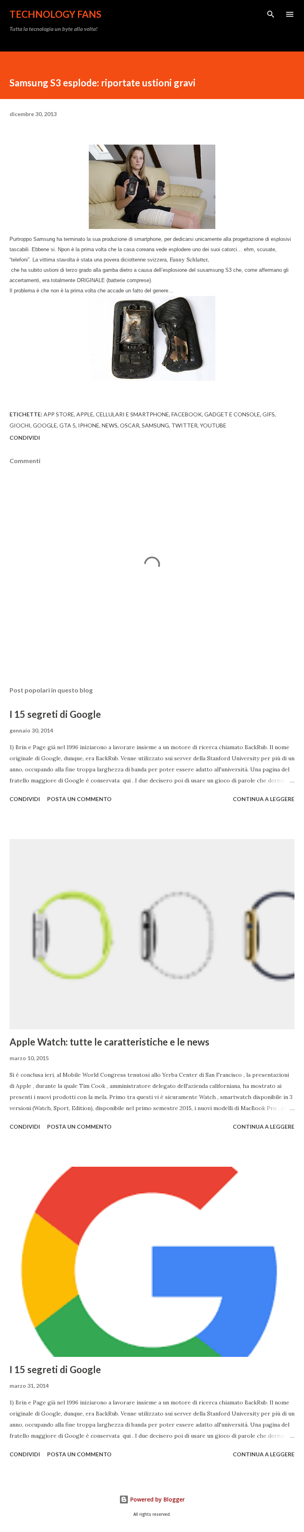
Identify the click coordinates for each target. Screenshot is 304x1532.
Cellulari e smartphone (132, 414)
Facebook (186, 414)
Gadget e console (232, 414)
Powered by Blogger (157, 1499)
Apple (84, 414)
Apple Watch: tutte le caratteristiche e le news (109, 1041)
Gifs (268, 414)
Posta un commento (79, 799)
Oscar (129, 425)
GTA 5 (67, 425)
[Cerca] (271, 14)
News (110, 425)
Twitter (184, 425)
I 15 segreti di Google (55, 714)
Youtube (213, 425)
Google (45, 425)
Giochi (20, 425)
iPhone (88, 425)
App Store (59, 414)
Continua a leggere (263, 799)
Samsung (155, 425)
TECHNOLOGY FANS (55, 14)
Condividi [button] (25, 437)
